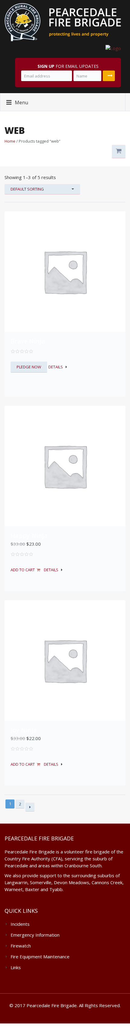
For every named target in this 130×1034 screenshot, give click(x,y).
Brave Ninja (28, 341)
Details (55, 367)
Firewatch (21, 946)
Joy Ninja (24, 730)
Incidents (20, 924)
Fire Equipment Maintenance (40, 957)
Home (10, 141)
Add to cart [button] (23, 569)
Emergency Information (35, 935)
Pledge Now (29, 367)
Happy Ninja (29, 535)
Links (16, 967)
